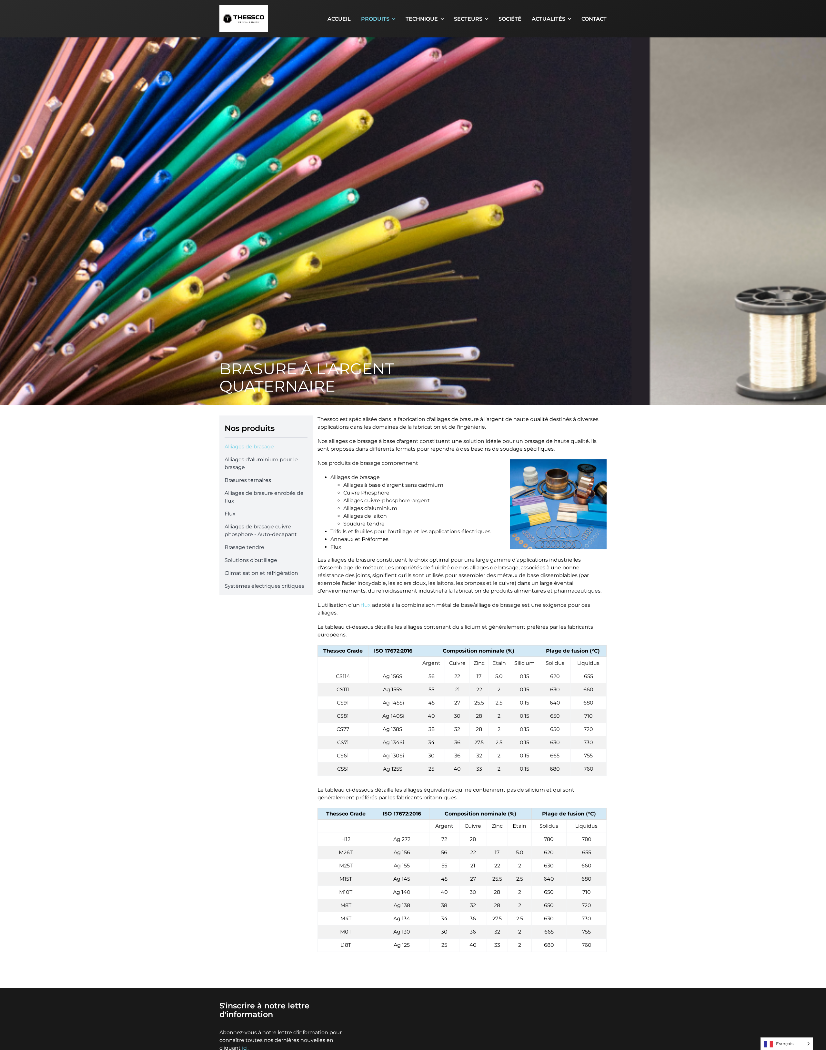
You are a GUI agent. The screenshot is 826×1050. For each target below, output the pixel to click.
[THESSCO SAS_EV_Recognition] (456, 1000)
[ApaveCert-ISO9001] (586, 1000)
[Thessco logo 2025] (243, 8)
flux (366, 605)
